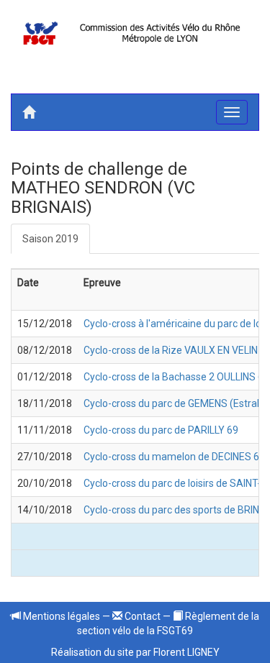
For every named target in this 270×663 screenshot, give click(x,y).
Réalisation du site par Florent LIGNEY (135, 652)
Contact (141, 616)
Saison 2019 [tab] (50, 238)
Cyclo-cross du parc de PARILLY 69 (161, 430)
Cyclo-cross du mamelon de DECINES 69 (174, 456)
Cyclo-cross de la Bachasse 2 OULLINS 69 (176, 377)
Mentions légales (60, 616)
